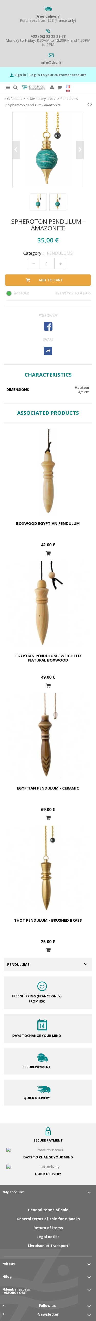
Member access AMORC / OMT (17, 1291)
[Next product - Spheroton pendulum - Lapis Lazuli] (91, 104)
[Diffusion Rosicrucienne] (34, 88)
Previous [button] (16, 150)
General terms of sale (48, 1210)
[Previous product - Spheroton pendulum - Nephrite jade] (88, 104)
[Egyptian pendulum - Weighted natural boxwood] (48, 604)
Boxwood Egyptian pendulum (48, 523)
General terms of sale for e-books (48, 1219)
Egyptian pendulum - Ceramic (48, 788)
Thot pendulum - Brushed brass (48, 920)
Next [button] (80, 150)
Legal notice (48, 1236)
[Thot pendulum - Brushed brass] (48, 869)
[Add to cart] (48, 553)
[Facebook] (48, 326)
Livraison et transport (48, 1245)
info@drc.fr (51, 62)
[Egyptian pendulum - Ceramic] (48, 736)
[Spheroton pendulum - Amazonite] (38, 202)
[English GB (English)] (68, 91)
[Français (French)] (68, 86)
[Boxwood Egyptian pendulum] (48, 472)
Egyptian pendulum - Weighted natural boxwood (48, 658)
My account (14, 1192)
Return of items (48, 1228)
